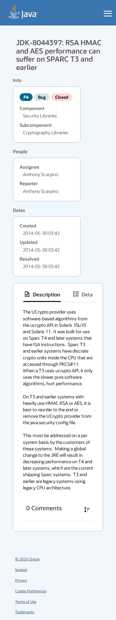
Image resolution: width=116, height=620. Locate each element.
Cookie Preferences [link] (30, 590)
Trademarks (24, 611)
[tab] (42, 294)
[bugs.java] (23, 11)
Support (21, 569)
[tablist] (58, 294)
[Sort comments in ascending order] (87, 509)
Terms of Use (25, 601)
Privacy (21, 580)
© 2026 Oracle (27, 558)
